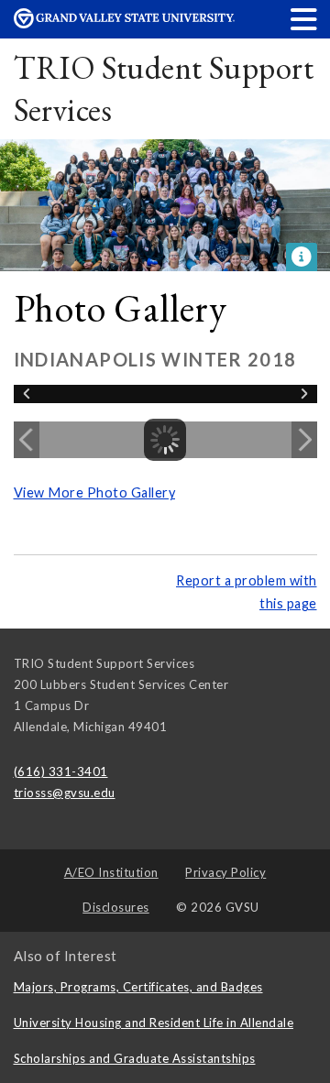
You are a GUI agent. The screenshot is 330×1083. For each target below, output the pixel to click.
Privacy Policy (225, 872)
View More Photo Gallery (95, 492)
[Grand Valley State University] (124, 23)
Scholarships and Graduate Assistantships (135, 1058)
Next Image (304, 439)
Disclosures (115, 907)
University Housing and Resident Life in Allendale (154, 1022)
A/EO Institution (111, 872)
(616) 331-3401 (61, 771)
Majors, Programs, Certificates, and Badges (138, 986)
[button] (304, 19)
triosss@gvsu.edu (65, 792)
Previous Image (26, 439)
